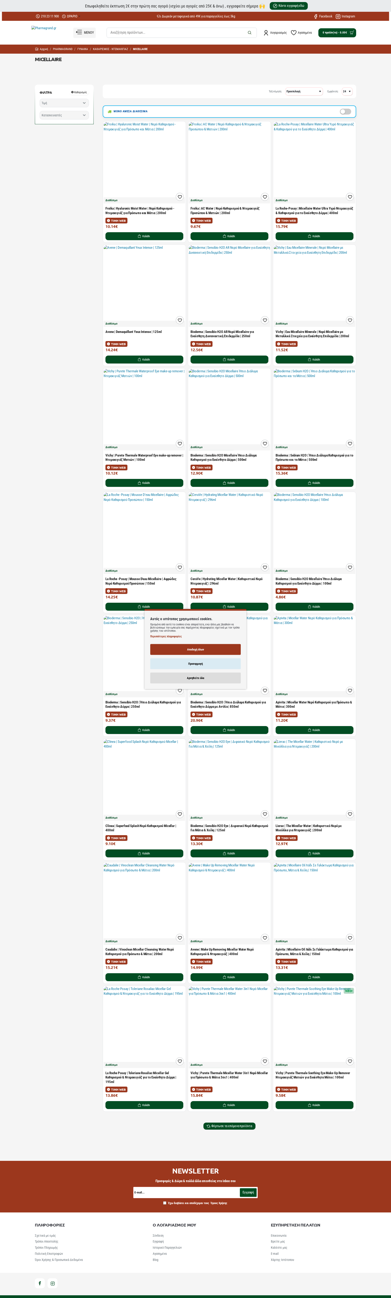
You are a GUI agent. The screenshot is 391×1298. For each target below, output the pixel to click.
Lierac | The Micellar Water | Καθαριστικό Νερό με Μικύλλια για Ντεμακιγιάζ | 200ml (309, 828)
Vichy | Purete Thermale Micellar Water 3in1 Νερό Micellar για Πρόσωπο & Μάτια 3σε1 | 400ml (229, 1075)
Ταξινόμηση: (275, 91)
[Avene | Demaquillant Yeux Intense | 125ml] (144, 286)
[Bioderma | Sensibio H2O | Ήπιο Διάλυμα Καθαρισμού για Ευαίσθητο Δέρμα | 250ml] (144, 656)
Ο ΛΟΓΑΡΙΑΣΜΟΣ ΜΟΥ (174, 1225)
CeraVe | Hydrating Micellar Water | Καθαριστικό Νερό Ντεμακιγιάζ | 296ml (226, 581)
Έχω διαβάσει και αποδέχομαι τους (197, 1203)
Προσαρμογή (195, 663)
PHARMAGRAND (62, 49)
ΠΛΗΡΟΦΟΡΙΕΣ (50, 1225)
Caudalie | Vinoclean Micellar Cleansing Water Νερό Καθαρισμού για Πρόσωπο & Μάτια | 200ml (139, 951)
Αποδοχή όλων (195, 649)
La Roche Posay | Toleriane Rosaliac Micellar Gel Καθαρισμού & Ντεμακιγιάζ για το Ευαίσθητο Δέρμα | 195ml (140, 1077)
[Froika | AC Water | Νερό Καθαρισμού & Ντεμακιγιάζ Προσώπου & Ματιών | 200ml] (229, 162)
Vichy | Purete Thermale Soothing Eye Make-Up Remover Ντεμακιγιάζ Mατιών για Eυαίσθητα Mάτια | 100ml (313, 1075)
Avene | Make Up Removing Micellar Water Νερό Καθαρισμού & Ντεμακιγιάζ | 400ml (222, 951)
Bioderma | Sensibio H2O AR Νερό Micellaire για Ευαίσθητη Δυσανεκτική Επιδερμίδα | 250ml (222, 334)
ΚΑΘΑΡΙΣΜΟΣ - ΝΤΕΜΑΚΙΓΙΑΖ (110, 49)
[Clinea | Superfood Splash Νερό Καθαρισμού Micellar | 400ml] (144, 780)
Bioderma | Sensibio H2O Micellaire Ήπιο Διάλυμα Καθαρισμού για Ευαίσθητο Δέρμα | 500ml (224, 457)
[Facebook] (40, 1283)
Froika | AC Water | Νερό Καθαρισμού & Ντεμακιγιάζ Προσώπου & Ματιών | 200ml (225, 210)
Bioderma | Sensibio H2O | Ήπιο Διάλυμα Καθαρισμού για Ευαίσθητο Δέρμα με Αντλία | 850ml (228, 704)
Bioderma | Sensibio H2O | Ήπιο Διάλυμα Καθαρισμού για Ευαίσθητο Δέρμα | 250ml (143, 704)
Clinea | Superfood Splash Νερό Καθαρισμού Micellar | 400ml (140, 828)
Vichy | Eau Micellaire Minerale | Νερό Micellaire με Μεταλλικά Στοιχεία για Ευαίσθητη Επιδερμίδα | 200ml (312, 334)
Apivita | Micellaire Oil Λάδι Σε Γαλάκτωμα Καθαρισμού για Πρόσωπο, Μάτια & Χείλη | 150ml (314, 951)
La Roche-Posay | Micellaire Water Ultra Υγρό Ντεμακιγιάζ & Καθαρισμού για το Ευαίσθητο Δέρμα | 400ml (314, 210)
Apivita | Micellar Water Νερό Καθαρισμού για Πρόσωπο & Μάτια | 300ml (314, 704)
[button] (144, 236)
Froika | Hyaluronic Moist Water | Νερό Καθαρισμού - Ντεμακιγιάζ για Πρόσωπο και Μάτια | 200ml (139, 210)
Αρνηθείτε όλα (195, 678)
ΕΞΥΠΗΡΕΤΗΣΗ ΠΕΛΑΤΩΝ (295, 1225)
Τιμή (44, 103)
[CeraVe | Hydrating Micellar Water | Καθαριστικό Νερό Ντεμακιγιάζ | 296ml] (229, 533)
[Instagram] (52, 1283)
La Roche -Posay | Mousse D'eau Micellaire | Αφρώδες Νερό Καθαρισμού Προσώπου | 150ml (140, 581)
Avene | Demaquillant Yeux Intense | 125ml (133, 332)
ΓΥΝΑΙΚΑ (82, 49)
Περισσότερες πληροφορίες (166, 636)
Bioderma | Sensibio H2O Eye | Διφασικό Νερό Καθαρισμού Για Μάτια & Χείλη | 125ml (229, 828)
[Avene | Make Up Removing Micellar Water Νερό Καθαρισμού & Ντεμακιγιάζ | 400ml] (229, 903)
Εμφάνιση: (333, 91)
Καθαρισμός (80, 92)
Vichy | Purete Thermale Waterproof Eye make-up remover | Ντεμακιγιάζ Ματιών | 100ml (144, 457)
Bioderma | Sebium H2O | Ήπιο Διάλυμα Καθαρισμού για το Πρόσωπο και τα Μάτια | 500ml (314, 457)
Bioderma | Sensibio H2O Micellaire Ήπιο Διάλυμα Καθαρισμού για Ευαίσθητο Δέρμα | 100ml (309, 581)
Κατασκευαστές (52, 115)
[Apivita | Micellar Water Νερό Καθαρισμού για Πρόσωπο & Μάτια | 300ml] (314, 656)
